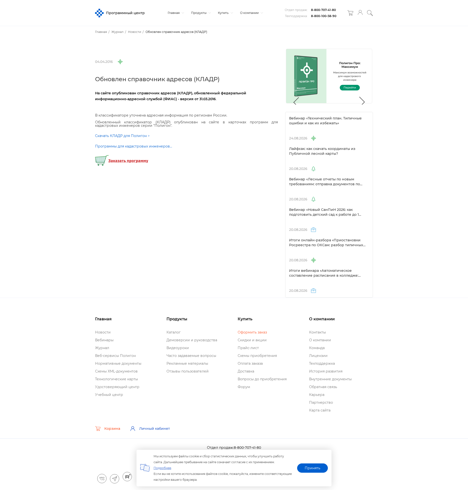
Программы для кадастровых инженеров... (133, 146)
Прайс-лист (248, 348)
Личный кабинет (154, 428)
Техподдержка (322, 363)
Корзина (112, 428)
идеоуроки (177, 348)
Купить (223, 13)
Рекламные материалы (187, 363)
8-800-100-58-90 (323, 16)
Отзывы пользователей (187, 371)
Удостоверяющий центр (117, 387)
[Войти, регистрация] (360, 13)
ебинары (104, 340)
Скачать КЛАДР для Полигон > (122, 136)
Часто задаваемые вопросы (191, 355)
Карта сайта (320, 410)
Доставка (246, 371)
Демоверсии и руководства (191, 340)
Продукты (199, 13)
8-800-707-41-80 (323, 10)
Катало (173, 332)
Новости (103, 332)
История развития (325, 371)
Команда (317, 348)
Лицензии (318, 355)
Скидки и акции (252, 340)
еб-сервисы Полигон (115, 355)
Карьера (316, 394)
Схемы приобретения (257, 355)
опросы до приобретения (262, 379)
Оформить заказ (252, 332)
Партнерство (321, 402)
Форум (244, 387)
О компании (249, 13)
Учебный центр (109, 394)
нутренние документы (330, 379)
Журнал (102, 348)
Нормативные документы (118, 363)
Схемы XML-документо (116, 371)
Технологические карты (116, 379)
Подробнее (162, 468)
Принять (312, 468)
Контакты (317, 332)
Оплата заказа (250, 363)
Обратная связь (323, 387)
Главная (174, 13)
